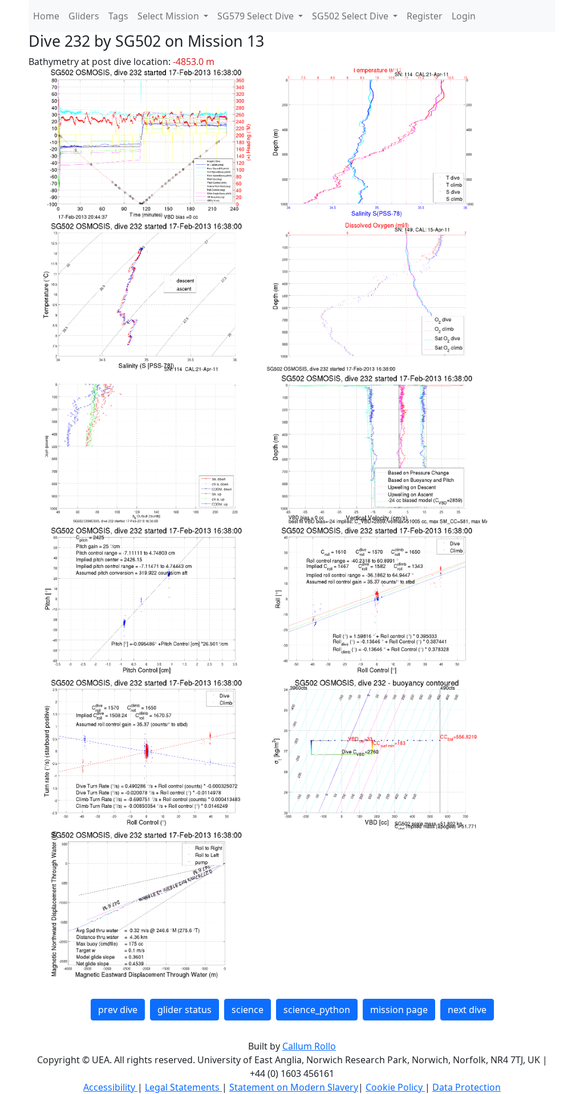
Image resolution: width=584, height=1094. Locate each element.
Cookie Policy (395, 1087)
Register (425, 16)
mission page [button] (399, 1009)
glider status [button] (184, 1009)
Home (46, 16)
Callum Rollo (309, 1046)
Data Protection (466, 1087)
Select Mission (169, 16)
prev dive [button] (117, 1009)
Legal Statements (183, 1087)
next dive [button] (467, 1009)
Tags (118, 16)
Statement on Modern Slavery (293, 1087)
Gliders (83, 16)
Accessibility (110, 1087)
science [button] (247, 1009)
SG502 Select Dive (351, 16)
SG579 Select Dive (256, 16)
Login (464, 16)
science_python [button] (316, 1009)
